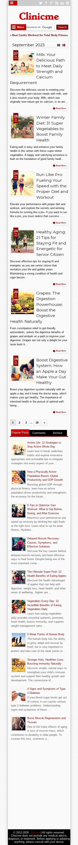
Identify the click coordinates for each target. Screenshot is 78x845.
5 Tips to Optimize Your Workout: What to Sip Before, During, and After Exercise (45, 509)
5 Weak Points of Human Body (45, 634)
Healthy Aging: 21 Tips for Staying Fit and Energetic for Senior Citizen (51, 243)
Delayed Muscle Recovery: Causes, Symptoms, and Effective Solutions (43, 542)
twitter (40, 3)
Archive (57, 432)
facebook (46, 3)
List (64, 44)
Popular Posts (20, 432)
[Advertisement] (39, 785)
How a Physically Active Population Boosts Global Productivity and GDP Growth (45, 475)
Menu (20, 27)
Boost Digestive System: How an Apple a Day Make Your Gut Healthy (52, 371)
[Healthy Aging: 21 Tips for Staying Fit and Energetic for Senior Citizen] (22, 241)
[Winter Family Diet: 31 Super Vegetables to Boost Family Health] (22, 127)
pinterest (67, 3)
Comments (39, 432)
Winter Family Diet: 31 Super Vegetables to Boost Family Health (50, 128)
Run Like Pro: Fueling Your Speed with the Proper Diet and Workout (52, 185)
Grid (59, 44)
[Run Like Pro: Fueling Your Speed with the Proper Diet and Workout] (22, 184)
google (51, 3)
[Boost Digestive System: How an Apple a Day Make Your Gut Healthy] (22, 369)
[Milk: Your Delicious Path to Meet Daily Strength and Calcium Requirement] (22, 64)
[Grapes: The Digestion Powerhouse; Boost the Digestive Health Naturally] (22, 302)
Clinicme (35, 832)
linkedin (62, 3)
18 (37, 422)
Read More (61, 108)
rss (56, 3)
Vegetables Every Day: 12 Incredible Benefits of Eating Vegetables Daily (44, 605)
